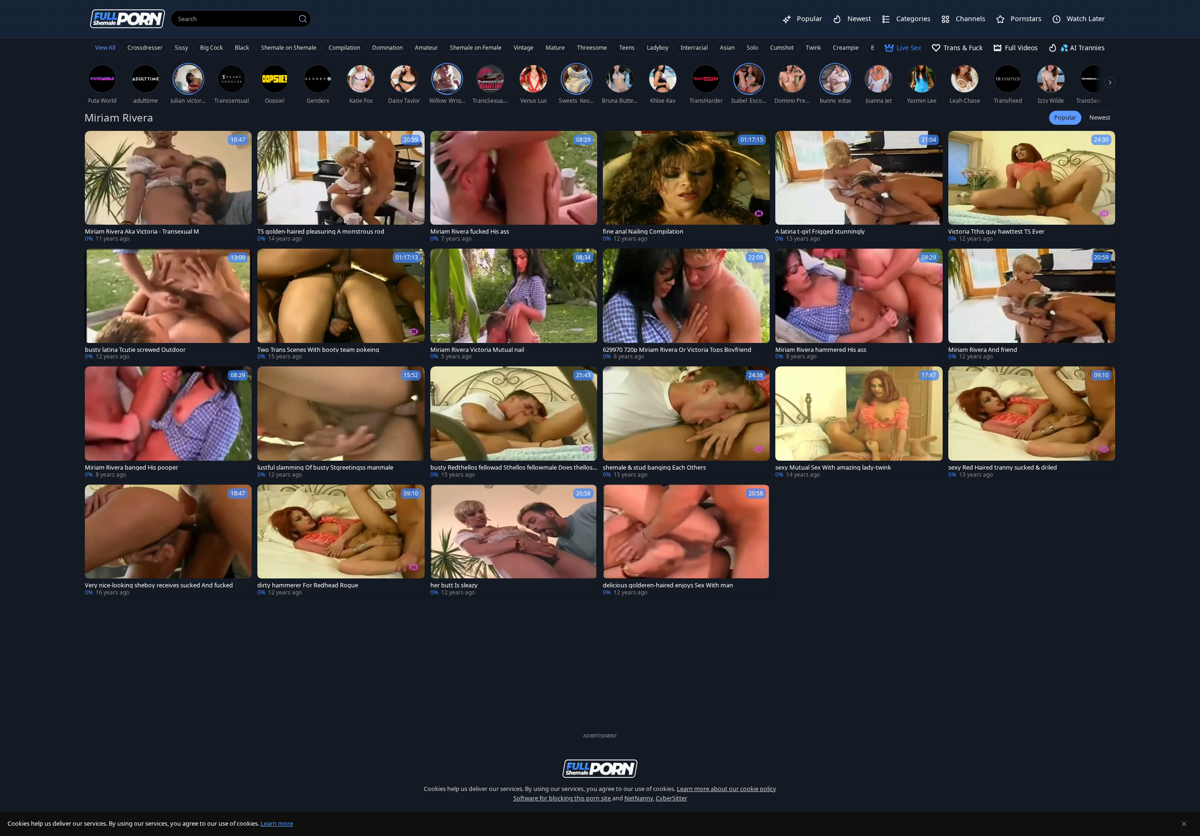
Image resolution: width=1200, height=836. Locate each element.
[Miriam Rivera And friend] (1031, 305)
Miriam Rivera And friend (982, 350)
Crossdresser (145, 48)
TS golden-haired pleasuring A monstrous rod (320, 231)
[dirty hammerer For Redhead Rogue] (340, 541)
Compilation (344, 48)
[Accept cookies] (1184, 823)
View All (105, 48)
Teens (627, 48)
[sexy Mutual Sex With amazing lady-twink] (858, 422)
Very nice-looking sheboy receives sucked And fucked (159, 585)
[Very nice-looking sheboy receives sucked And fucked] (168, 541)
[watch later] (96, 142)
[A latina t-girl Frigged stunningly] (858, 187)
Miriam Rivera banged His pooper (131, 467)
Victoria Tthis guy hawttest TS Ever (996, 231)
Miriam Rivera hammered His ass (820, 350)
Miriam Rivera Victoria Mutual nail (477, 350)
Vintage (523, 48)
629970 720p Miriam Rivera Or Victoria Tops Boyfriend (677, 350)
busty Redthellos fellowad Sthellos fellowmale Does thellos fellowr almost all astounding (513, 467)
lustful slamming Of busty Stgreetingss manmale (325, 467)
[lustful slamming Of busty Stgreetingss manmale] (340, 422)
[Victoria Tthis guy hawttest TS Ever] (1031, 187)
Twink (813, 48)
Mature (555, 48)
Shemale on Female (476, 48)
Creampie (846, 48)
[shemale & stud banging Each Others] (686, 422)
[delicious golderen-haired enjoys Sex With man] (686, 541)
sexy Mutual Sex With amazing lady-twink (833, 467)
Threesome (592, 48)
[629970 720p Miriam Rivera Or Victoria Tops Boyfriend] (686, 305)
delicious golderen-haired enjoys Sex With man (668, 585)
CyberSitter (671, 798)
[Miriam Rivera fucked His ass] (513, 187)
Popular (1065, 117)
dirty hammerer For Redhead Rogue (307, 585)
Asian (727, 48)
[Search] (303, 19)
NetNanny (638, 798)
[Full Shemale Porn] (127, 18)
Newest (1099, 117)
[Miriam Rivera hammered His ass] (858, 305)
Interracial (694, 48)
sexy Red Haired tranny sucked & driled (1002, 467)
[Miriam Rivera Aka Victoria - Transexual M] (168, 187)
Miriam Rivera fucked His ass (469, 231)
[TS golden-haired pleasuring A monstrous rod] (340, 187)
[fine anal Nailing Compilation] (686, 187)
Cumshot (782, 48)
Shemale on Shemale (288, 48)
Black (242, 48)
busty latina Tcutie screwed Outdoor (135, 350)
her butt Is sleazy (454, 585)
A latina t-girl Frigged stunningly (820, 231)
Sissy (181, 48)
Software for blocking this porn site (562, 798)
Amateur (426, 48)
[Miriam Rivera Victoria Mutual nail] (513, 305)
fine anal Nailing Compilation (643, 231)
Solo (752, 48)
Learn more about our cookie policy (726, 788)
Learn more (277, 823)
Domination (387, 48)
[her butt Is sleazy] (513, 541)
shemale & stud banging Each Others (654, 467)
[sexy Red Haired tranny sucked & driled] (1031, 422)
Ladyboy (657, 48)
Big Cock (211, 48)
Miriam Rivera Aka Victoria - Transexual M (142, 231)
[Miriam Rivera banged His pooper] (168, 422)
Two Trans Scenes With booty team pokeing (318, 350)
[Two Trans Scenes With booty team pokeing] (340, 305)
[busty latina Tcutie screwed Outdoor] (168, 305)
